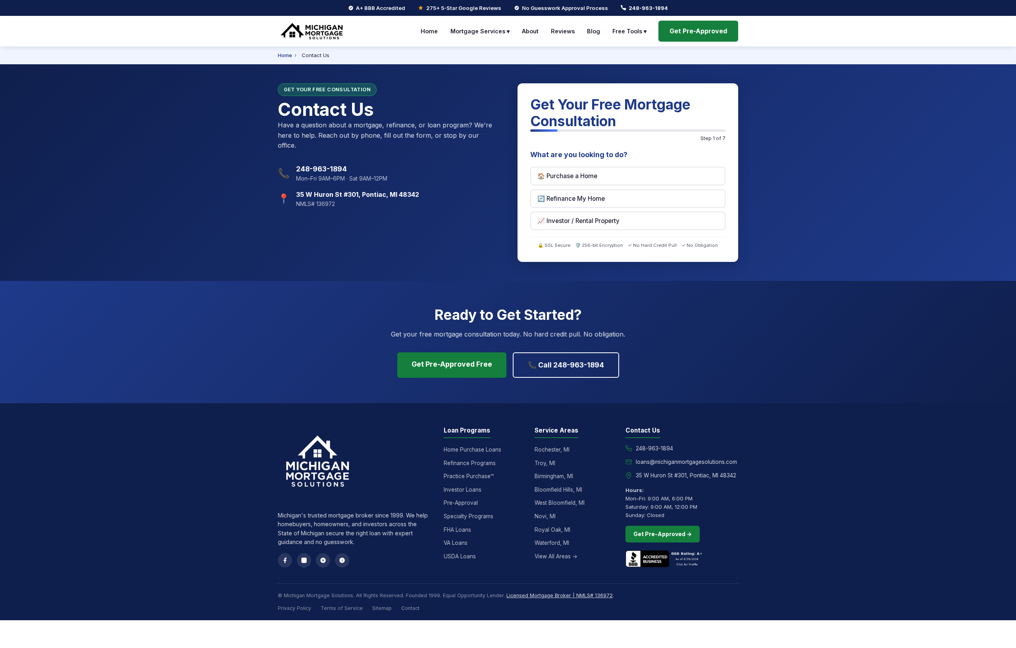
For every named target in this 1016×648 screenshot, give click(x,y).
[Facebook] (285, 560)
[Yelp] (342, 560)
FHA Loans (457, 530)
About (530, 31)
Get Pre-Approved (698, 31)
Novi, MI (545, 516)
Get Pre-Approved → (662, 534)
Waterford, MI (552, 543)
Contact (410, 608)
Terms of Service (342, 608)
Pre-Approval (461, 503)
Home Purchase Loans (472, 449)
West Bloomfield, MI (560, 503)
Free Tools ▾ (629, 31)
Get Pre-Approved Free (452, 364)
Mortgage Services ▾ (480, 31)
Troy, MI (545, 463)
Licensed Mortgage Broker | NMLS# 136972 (559, 595)
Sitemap (382, 608)
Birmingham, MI (554, 476)
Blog (593, 31)
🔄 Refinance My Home (571, 198)
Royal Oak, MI (552, 530)
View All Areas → (556, 556)
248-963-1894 (648, 8)
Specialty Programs (468, 516)
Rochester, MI (552, 449)
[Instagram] (304, 560)
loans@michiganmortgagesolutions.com (686, 462)
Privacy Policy (294, 608)
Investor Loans (462, 489)
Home (429, 31)
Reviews (563, 31)
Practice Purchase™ (469, 476)
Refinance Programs (470, 463)
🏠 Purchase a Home (567, 176)
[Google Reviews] (323, 560)
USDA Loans (460, 556)
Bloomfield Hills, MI (558, 489)
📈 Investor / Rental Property (578, 221)
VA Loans (456, 543)
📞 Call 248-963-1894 (566, 365)
